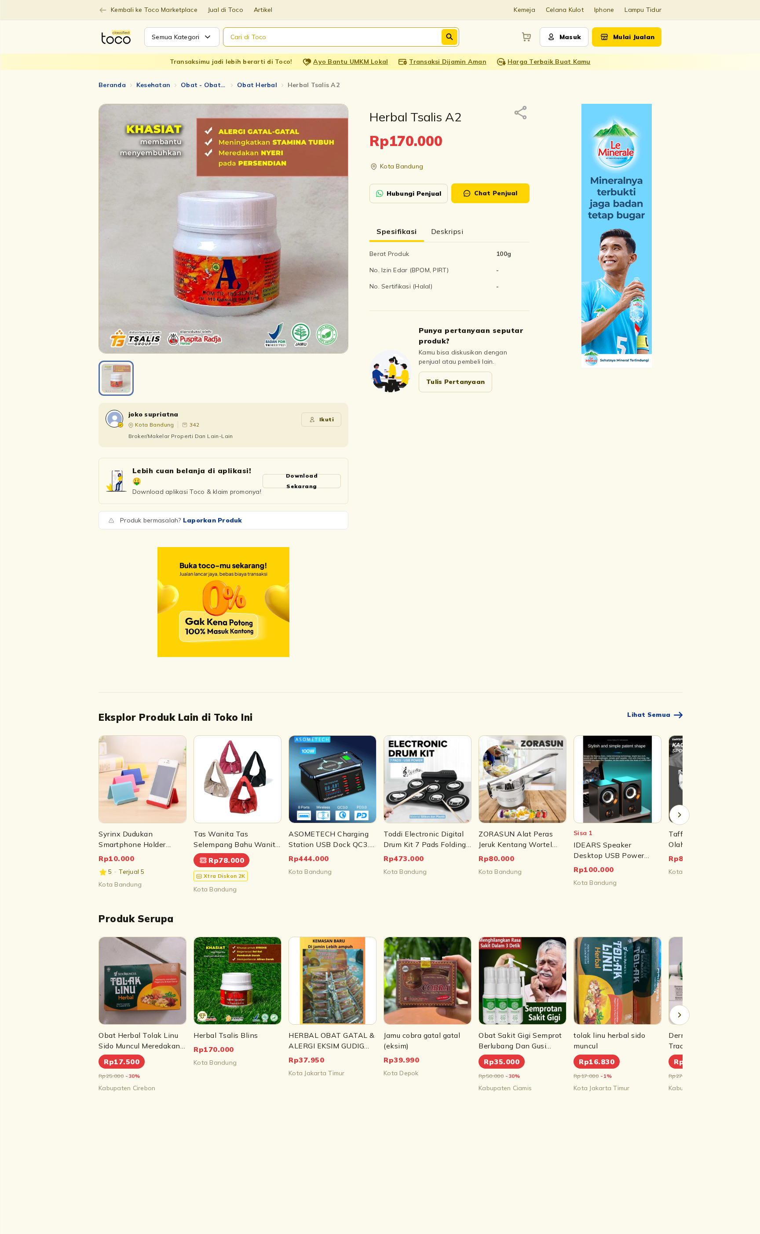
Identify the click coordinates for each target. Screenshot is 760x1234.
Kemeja (524, 10)
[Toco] (223, 602)
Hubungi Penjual (414, 193)
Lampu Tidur (643, 10)
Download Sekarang (302, 481)
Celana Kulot (565, 10)
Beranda (112, 85)
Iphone (604, 10)
